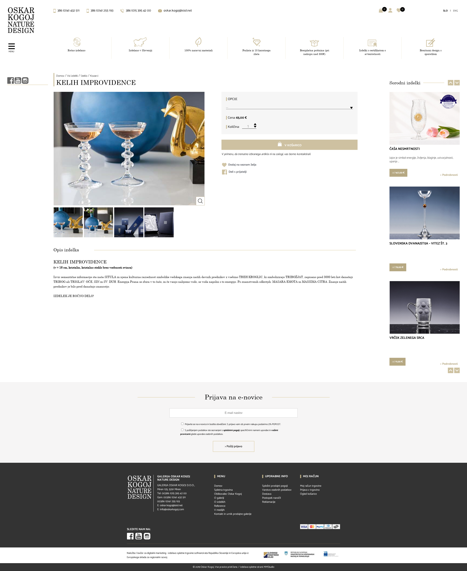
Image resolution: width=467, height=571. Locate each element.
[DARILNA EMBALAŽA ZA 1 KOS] (129, 222)
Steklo (84, 76)
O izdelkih (219, 502)
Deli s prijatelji (237, 171)
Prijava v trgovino (310, 490)
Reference (219, 506)
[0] (399, 11)
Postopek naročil (271, 498)
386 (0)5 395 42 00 (138, 10)
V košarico (293, 145)
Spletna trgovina (223, 490)
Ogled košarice (308, 494)
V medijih (219, 510)
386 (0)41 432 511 (68, 10)
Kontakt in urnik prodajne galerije (232, 514)
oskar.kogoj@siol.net (177, 10)
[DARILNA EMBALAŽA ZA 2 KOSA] (159, 222)
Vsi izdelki (72, 76)
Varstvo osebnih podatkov (277, 490)
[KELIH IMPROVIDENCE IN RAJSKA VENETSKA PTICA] (68, 222)
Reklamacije (268, 502)
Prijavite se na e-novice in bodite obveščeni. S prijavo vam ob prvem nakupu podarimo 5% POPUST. (233, 424)
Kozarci (94, 76)
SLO (445, 11)
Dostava (266, 494)
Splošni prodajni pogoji (275, 486)
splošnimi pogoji (231, 430)
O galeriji (219, 498)
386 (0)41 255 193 (101, 10)
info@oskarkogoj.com (172, 509)
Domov (60, 76)
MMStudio (269, 567)
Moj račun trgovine (310, 486)
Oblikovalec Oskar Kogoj (228, 494)
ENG (455, 11)
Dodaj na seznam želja (241, 164)
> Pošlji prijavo (233, 446)
